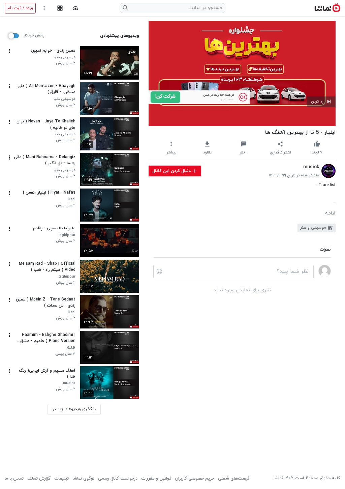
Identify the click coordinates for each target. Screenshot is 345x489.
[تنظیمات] (44, 8)
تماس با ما (14, 479)
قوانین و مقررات (156, 479)
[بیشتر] (9, 51)
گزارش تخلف (39, 479)
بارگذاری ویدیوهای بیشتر (74, 409)
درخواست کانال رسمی (117, 479)
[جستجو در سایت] (125, 8)
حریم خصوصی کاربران (194, 479)
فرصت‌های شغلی (233, 479)
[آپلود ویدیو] (75, 8)
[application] (242, 73)
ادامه (330, 213)
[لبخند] (159, 271)
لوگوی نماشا (83, 479)
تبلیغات (61, 479)
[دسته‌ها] (60, 8)
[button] (321, 101)
